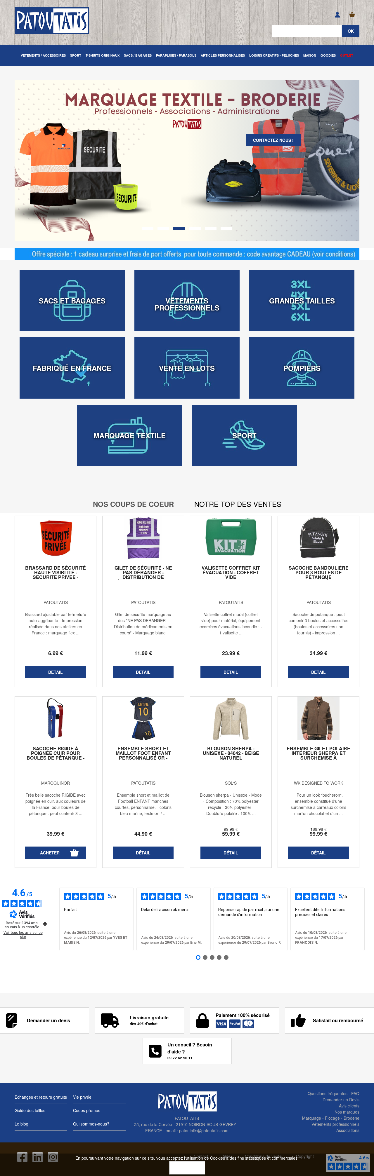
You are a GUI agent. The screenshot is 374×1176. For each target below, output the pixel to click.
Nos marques (347, 1112)
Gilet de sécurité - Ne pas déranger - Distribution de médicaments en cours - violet (143, 577)
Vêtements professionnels (335, 1124)
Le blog (21, 1124)
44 (143, 833)
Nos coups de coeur (133, 504)
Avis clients (349, 1106)
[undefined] (45, 924)
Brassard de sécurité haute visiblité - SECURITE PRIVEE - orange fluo (55, 575)
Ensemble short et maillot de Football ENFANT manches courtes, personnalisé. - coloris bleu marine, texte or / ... (143, 804)
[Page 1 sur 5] (198, 957)
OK (187, 1168)
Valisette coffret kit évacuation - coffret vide (231, 573)
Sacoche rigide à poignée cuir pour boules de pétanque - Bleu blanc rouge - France (55, 758)
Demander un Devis (341, 1099)
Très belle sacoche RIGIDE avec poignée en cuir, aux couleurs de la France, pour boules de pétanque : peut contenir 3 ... (55, 804)
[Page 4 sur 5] (219, 957)
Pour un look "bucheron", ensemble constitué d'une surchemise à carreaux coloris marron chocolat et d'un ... (318, 804)
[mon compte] (337, 14)
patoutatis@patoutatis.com (203, 1130)
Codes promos (86, 1110)
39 (55, 833)
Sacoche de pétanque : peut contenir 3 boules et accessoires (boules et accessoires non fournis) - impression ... (318, 623)
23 (231, 653)
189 (318, 829)
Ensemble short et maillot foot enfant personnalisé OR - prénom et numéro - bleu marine (143, 758)
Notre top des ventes (237, 504)
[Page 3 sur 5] (212, 957)
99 (231, 829)
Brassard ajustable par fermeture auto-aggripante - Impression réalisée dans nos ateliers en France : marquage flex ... (55, 623)
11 (143, 653)
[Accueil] (52, 20)
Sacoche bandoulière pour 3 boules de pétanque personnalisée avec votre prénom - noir (319, 577)
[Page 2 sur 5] (205, 957)
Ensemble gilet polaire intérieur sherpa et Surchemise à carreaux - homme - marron (318, 758)
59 (231, 833)
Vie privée (82, 1097)
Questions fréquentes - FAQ (333, 1093)
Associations (347, 1130)
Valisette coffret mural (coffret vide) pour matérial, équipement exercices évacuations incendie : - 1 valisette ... (231, 623)
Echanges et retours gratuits (41, 1097)
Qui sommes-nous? (91, 1124)
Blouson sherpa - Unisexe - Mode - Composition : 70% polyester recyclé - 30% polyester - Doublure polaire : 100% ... (231, 804)
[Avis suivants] (369, 919)
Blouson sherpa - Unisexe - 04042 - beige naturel (231, 753)
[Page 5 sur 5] (226, 957)
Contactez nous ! (273, 140)
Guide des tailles (30, 1110)
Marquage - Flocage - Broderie (330, 1118)
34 (318, 653)
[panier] (352, 14)
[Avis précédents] (55, 919)
